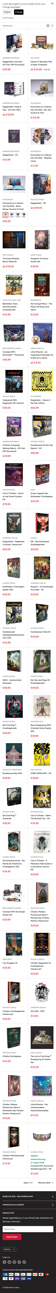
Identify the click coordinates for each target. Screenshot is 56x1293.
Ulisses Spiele (9, 583)
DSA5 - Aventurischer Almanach (12, 681)
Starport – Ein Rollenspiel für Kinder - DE (42, 588)
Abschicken (12, 1237)
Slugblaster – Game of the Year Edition (40, 401)
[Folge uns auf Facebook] (4, 1262)
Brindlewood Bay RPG (12, 773)
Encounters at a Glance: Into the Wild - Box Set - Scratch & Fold (41, 110)
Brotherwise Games (12, 348)
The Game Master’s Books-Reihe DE (11, 260)
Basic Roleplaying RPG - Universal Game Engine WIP (41, 728)
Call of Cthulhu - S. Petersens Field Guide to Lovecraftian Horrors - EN (41, 865)
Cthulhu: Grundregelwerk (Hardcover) (14, 1012)
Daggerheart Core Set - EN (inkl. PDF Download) (13, 63)
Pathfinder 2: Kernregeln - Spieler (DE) (14, 588)
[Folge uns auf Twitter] (9, 1262)
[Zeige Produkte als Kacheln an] (48, 26)
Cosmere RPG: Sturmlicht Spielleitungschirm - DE (42, 1167)
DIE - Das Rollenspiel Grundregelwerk (40, 543)
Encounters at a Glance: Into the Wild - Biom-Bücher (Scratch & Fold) (13, 206)
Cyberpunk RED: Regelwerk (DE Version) (13, 401)
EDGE (33, 490)
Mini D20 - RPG (37, 1011)
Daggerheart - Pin (10, 155)
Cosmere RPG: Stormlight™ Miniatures (13, 353)
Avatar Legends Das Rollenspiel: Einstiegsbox (42, 494)
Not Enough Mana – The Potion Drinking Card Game (41, 307)
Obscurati (7, 959)
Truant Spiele (9, 396)
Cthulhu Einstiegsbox (12, 1056)
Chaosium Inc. (9, 490)
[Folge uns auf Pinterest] (19, 1262)
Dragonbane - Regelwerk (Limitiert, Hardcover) (13, 543)
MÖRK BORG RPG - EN (41, 773)
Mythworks (36, 396)
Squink (34, 538)
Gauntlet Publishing (12, 770)
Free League (36, 770)
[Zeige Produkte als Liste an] (52, 26)
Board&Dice (36, 300)
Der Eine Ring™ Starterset (9, 817)
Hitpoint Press (37, 442)
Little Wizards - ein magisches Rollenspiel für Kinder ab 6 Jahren (42, 355)
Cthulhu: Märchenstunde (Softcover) (13, 1157)
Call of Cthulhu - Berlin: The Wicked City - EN (41, 817)
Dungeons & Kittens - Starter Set (40, 260)
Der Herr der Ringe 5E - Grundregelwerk (41, 681)
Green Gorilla (37, 348)
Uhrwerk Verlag (10, 538)
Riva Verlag (8, 255)
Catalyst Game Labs (12, 300)
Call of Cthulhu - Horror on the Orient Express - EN (13, 496)
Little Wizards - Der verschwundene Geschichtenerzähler (39, 1107)
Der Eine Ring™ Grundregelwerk (10, 726)
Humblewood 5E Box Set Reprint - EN (42, 446)
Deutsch (7, 1249)
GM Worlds (36, 103)
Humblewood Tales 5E (41, 632)
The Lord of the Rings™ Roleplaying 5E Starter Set (41, 1059)
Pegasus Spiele (37, 200)
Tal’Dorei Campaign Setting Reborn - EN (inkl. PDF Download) (14, 448)
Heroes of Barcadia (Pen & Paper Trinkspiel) (41, 63)
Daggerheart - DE (38, 203)
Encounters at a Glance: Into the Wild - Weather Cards (41, 158)
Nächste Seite (44, 1183)
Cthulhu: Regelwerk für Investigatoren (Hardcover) (41, 966)
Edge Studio (36, 255)
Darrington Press (11, 58)
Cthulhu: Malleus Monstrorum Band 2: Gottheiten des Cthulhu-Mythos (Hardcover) (13, 1109)
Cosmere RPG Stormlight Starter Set (14, 913)
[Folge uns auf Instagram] (14, 1262)
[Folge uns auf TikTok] (24, 1262)
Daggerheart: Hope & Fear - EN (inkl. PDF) (12, 108)
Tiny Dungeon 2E (10, 963)
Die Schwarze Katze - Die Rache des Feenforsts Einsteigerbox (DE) (14, 863)
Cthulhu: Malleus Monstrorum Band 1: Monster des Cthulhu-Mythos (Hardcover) (40, 916)
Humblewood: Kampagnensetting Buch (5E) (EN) (13, 635)
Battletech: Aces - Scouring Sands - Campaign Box (10, 307)
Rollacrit (35, 58)
